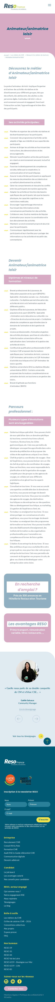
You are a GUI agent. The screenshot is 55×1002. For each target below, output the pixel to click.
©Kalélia (7, 997)
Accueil (6, 55)
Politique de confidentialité (31, 995)
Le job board (9, 872)
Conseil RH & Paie (12, 846)
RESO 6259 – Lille (12, 965)
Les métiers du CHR (17, 55)
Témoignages (9, 902)
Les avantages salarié (13, 876)
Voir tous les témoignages (24, 736)
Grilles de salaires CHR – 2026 (17, 921)
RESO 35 (8, 951)
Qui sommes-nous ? (12, 891)
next (36, 718)
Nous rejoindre (10, 898)
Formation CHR (10, 849)
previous (19, 718)
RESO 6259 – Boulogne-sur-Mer (18, 962)
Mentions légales (11, 995)
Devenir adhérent (11, 860)
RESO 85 (8, 969)
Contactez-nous (15, 988)
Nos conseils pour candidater (16, 879)
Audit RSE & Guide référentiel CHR (19, 853)
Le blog (7, 905)
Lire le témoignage (27, 709)
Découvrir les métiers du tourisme (37, 55)
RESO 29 (8, 948)
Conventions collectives (14, 925)
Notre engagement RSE (14, 895)
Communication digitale (14, 856)
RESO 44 (8, 955)
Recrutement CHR (12, 842)
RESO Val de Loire (12, 958)
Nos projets (9, 928)
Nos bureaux (10, 943)
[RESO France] (9, 8)
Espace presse (10, 932)
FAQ (6, 935)
